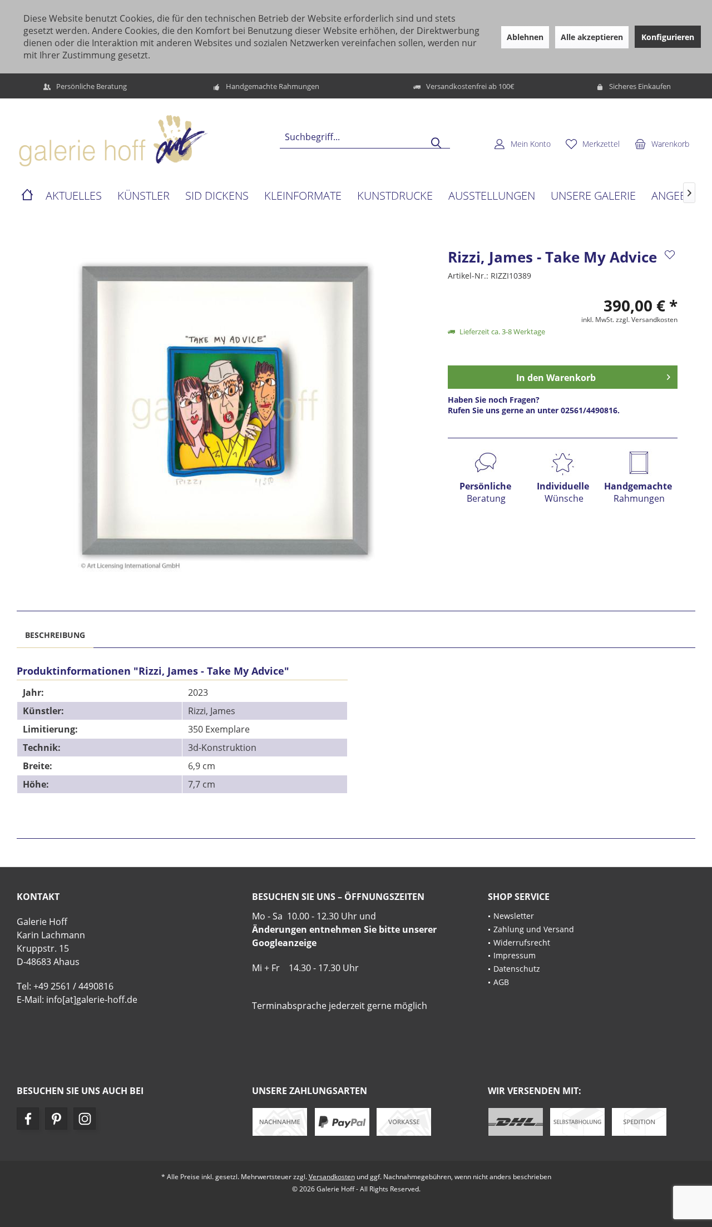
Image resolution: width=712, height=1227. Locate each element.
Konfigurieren (667, 37)
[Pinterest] (56, 1118)
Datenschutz (516, 968)
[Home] (27, 196)
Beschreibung (55, 635)
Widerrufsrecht (521, 942)
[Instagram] (84, 1118)
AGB (501, 982)
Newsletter (513, 916)
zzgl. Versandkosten (647, 319)
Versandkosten (332, 1176)
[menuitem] (662, 143)
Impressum (514, 955)
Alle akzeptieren (592, 37)
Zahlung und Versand (533, 929)
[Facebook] (28, 1118)
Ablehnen (525, 37)
